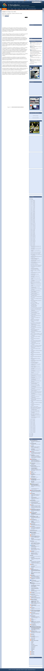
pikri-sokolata (33, 575)
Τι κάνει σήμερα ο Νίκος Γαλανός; (35, 410)
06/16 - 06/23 (32, 231)
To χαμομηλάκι (33, 463)
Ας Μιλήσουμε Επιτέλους (34, 502)
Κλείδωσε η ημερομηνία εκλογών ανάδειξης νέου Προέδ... (35, 258)
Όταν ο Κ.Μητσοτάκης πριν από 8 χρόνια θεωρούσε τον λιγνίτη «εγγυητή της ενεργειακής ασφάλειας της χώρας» (36, 453)
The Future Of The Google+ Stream (35, 588)
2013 (31, 199)
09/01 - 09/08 (32, 218)
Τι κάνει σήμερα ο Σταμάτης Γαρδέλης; (36, 340)
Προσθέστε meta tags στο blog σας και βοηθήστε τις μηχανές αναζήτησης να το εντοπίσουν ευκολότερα (36, 603)
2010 (31, 436)
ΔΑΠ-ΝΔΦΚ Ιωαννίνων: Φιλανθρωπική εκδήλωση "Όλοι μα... (35, 324)
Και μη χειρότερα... (33, 580)
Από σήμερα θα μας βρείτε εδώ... (35, 520)
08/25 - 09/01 (32, 219)
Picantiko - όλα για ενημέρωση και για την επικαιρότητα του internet (35, 610)
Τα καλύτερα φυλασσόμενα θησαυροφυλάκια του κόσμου (35, 268)
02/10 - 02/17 (32, 426)
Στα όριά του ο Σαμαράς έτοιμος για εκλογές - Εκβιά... (35, 366)
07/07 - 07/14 (32, 228)
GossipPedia (32, 651)
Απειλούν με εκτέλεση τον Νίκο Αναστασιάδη (35, 274)
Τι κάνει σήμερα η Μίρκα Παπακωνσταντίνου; (34, 306)
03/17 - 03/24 (32, 420)
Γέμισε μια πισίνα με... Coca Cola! (35, 611)
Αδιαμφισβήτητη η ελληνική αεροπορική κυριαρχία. (36, 482)
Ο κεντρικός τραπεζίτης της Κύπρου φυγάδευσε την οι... (35, 287)
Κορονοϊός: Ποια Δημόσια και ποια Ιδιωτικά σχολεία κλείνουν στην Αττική (36, 525)
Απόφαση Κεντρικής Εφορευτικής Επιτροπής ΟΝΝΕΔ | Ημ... (35, 330)
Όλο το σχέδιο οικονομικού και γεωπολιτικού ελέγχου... (34, 362)
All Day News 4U (33, 476)
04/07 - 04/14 (32, 243)
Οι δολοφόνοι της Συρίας (34, 541)
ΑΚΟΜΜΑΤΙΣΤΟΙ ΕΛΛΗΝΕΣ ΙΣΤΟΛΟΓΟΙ (36, 626)
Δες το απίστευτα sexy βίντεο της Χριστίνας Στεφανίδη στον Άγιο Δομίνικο (35, 614)
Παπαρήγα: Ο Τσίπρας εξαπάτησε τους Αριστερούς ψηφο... (36, 399)
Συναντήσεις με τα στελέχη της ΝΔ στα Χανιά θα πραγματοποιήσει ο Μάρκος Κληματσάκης (36, 632)
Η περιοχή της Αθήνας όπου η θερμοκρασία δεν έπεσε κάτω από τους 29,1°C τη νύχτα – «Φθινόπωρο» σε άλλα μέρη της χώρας (36, 469)
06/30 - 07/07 (32, 229)
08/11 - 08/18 (32, 222)
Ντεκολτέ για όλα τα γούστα (34, 406)
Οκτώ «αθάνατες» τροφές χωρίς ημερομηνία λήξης (35, 304)
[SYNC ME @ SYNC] (36, 0)
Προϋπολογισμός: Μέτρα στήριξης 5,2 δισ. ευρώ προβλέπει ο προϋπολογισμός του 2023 (36, 492)
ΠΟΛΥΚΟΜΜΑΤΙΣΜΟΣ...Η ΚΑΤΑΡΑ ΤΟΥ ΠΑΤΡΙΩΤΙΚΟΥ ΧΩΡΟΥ (35, 480)
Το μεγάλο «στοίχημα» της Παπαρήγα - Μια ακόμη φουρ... (36, 326)
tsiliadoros (32, 564)
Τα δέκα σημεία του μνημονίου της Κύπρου (36, 345)
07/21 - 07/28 (32, 225)
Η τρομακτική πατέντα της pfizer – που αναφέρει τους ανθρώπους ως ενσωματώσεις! (35, 499)
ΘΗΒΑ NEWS (32, 473)
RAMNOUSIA (32, 649)
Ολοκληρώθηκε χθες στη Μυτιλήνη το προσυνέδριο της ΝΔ (35, 409)
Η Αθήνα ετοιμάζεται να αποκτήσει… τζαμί (36, 333)
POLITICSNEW (33, 493)
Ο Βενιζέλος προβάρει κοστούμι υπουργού (36, 391)
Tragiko (32, 650)
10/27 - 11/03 (32, 208)
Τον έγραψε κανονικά (34, 625)
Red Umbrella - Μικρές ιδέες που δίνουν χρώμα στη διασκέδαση (35, 590)
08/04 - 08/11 (32, 223)
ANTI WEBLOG (33, 449)
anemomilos (32, 551)
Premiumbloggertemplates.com (31, 669)
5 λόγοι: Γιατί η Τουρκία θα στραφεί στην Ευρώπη (35, 608)
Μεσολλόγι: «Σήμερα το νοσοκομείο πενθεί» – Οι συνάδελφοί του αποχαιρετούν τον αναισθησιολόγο (35, 447)
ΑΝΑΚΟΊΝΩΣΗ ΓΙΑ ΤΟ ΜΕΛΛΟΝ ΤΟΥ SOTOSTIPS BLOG (35, 522)
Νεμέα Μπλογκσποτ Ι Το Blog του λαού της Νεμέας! (35, 585)
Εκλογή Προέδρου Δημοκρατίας (35, 636)
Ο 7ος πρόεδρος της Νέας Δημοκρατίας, (36, 556)
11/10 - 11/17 (32, 206)
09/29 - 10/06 (32, 213)
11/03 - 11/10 (32, 207)
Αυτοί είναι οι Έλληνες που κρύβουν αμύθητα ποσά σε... (35, 314)
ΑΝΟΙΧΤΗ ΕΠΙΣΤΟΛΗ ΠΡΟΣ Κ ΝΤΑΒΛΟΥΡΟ (36, 407)
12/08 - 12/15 (32, 201)
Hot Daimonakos (33, 615)
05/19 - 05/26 (32, 236)
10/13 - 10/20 (32, 211)
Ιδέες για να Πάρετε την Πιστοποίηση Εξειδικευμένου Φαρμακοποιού (35, 544)
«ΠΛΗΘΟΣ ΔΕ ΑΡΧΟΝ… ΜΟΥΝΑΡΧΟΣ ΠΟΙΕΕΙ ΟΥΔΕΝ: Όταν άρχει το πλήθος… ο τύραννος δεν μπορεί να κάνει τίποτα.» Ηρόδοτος (36, 622)
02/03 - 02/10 (32, 427)
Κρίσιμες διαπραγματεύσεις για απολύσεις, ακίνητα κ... (35, 293)
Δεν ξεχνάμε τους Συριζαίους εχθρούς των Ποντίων (35, 444)
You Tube (41, 0)
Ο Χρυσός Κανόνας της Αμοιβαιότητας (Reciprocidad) (35, 464)
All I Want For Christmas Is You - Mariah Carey (35, 606)
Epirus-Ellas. (32, 481)
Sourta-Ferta (32, 454)
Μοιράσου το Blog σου (34, 599)
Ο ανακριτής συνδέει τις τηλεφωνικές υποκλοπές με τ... (35, 364)
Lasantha (26, 669)
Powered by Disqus (31, 63)
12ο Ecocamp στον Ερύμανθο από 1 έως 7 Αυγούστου (36, 567)
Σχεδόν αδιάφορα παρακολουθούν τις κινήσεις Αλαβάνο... (36, 291)
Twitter (29, 0)
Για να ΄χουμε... (33, 634)
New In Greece (33, 566)
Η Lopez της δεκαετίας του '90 (34, 373)
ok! (31, 560)
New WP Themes (18, 669)
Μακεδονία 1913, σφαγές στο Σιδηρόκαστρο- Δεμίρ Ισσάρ (34, 554)
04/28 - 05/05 (32, 240)
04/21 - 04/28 (32, 241)
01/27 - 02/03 (32, 428)
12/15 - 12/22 (32, 200)
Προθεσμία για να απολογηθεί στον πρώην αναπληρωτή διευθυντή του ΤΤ (35, 597)
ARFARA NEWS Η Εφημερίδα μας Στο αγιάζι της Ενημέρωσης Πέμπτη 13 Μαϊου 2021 (35, 518)
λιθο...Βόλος (32, 592)
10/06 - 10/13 (32, 212)
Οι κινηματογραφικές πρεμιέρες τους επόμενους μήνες (35, 342)
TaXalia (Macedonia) (33, 443)
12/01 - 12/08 (32, 202)
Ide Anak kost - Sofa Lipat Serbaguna (35, 551)
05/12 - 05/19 (32, 237)
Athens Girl (32, 634)
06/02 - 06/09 (32, 234)
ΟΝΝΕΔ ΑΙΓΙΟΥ (33, 639)
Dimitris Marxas (34, 42)
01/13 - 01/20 (32, 431)
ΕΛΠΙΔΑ (32, 555)
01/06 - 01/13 (32, 432)
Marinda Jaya (33, 582)
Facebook (32, 0)
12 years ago (35, 62)
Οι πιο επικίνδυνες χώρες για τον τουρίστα (36, 307)
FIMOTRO (32, 568)
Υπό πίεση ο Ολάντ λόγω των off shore (35, 253)
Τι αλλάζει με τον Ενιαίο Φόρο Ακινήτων (36, 308)
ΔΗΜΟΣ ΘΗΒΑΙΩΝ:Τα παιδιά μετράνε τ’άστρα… (35, 474)
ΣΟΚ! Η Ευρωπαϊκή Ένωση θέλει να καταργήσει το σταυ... (35, 295)
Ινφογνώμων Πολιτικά (34, 530)
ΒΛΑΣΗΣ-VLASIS (33, 534)
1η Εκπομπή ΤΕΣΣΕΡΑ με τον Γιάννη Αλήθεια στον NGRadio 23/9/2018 (35, 537)
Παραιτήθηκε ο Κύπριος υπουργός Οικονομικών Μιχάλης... (35, 383)
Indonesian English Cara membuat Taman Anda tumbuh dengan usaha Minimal (35, 576)
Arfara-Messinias (33, 500)
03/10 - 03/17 (32, 421)
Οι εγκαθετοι (33, 607)
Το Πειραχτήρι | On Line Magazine (35, 577)
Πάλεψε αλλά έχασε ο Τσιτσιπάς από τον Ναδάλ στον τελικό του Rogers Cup (36, 539)
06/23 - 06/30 (32, 230)
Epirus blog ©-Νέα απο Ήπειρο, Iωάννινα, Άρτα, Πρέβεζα (35, 484)
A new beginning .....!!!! (33, 619)
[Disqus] (15, 95)
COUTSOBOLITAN (33, 624)
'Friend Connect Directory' (34, 645)
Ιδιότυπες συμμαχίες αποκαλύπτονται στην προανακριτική (12, 14)
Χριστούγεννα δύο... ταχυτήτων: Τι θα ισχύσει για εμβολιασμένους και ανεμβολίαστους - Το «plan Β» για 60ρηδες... (35, 495)
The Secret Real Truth (33, 497)
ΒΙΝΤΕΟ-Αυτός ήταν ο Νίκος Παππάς (35, 281)
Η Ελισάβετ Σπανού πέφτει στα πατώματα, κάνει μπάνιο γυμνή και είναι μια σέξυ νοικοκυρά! (35, 617)
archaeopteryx (33, 526)
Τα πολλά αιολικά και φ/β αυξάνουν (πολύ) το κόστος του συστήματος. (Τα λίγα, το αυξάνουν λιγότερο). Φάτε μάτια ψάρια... (35, 528)
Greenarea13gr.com (33, 465)
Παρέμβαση (32, 557)
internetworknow (33, 646)
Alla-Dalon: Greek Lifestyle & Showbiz (35, 490)
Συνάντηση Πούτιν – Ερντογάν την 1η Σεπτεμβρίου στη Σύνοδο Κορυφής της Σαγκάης (35, 442)
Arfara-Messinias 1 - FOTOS (34, 516)
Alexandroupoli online (33, 459)
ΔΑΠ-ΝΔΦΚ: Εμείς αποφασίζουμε (35, 319)
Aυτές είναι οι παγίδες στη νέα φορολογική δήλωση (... (35, 312)
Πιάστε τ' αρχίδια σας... (34, 586)
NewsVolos (32, 538)
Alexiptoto (32, 641)
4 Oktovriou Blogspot (33, 596)
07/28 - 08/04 (32, 224)
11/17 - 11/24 (32, 205)
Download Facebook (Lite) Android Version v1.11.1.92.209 (35, 583)
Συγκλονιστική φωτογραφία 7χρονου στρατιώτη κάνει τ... (35, 417)
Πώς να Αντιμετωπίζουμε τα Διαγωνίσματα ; (34, 477)
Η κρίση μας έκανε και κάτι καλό (35, 533)
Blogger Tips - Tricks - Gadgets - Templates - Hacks (35, 601)
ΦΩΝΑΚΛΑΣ (32, 451)
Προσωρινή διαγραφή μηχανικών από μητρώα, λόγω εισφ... (35, 390)
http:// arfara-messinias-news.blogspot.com (34, 513)
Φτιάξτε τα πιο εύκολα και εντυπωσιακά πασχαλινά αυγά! (35, 595)
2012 (31, 433)
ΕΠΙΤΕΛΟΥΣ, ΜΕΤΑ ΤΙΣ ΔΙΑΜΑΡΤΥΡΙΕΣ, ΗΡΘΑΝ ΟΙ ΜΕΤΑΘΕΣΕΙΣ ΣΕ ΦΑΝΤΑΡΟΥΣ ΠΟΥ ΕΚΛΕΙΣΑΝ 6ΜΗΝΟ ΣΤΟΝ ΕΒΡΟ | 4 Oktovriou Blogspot (36, 54)
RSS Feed (26, 0)
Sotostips (32, 521)
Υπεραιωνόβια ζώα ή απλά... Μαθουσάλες (36, 265)
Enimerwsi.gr (32, 644)
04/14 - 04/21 (32, 242)
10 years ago (33, 45)
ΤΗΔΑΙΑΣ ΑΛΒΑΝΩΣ (34, 55)
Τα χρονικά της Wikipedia (34, 302)
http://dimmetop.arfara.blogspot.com (35, 509)
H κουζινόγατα (33, 594)
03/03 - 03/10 (32, 422)
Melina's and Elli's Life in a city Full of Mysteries (35, 573)
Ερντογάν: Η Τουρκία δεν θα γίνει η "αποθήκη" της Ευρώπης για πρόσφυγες (36, 503)
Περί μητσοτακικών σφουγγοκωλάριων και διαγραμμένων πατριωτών (36, 450)
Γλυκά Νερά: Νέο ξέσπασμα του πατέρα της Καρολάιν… (35, 488)
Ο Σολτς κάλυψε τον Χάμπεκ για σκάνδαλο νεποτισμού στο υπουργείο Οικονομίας (35, 486)
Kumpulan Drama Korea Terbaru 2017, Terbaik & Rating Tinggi (35, 546)
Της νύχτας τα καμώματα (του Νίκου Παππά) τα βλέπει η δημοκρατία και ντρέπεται (35, 559)
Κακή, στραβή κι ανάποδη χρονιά (35, 413)
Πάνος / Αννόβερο (34, 46)
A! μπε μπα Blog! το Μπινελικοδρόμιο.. (33, 532)
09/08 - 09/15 (32, 217)
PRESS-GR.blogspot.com (34, 440)
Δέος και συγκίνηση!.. (33, 472)
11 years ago (37, 48)
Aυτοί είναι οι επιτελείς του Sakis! (35, 384)
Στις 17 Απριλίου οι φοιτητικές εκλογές (36, 322)
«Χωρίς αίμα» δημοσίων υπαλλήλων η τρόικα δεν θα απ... (35, 260)
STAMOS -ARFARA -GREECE (34, 640)
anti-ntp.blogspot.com (33, 519)
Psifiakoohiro (32, 589)
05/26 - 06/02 (32, 235)
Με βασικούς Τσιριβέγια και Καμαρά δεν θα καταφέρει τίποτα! (35, 466)
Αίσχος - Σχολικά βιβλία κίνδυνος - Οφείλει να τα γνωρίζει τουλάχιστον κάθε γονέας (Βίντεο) (35, 549)
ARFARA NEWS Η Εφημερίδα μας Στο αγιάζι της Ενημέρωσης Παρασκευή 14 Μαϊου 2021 (35, 514)
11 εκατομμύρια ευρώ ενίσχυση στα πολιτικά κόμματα (35, 386)
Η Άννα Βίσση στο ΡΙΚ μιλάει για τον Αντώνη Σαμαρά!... (35, 379)
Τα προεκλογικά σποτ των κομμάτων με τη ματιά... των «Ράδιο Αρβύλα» (36, 581)
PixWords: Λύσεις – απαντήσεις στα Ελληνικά (35, 578)
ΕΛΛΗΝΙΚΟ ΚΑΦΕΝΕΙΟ (34, 468)
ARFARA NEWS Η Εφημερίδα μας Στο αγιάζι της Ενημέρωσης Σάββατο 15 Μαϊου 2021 (35, 511)
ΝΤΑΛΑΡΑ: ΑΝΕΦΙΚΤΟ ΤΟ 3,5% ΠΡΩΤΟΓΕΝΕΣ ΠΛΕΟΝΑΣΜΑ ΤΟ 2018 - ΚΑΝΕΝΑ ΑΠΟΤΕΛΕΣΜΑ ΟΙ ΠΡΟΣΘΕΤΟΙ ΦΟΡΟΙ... (35, 570)
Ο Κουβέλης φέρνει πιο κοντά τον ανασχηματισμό (35, 397)
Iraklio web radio (33, 545)
